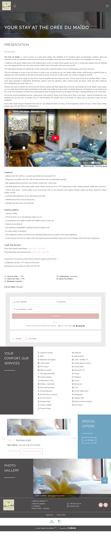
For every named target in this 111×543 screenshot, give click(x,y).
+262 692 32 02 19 (75, 503)
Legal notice (49, 515)
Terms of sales (61, 515)
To (57, 302)
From (17, 302)
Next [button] (74, 438)
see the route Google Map (36, 248)
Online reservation (31, 451)
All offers (89, 440)
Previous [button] (3, 438)
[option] (38, 436)
